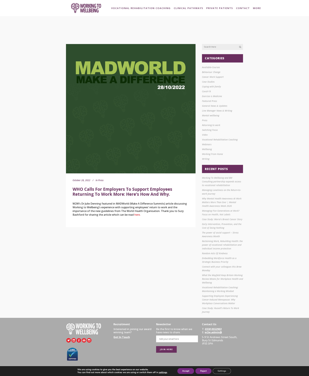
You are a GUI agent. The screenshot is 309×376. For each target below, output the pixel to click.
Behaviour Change (211, 72)
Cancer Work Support (213, 76)
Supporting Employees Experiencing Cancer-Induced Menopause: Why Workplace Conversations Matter (220, 299)
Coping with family (211, 86)
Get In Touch (121, 337)
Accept (185, 370)
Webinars (206, 144)
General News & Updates (214, 105)
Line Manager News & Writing (217, 110)
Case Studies (208, 81)
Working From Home (212, 154)
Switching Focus (210, 129)
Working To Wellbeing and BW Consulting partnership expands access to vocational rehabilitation (221, 181)
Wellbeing (207, 149)
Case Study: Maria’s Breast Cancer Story (222, 219)
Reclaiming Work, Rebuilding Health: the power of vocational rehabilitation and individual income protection (222, 245)
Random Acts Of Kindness (215, 253)
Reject (203, 370)
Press (100, 180)
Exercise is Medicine (212, 96)
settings (163, 372)
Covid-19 (206, 91)
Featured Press (209, 101)
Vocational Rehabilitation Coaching (220, 139)
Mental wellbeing (210, 115)
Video (205, 134)
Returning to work (211, 125)
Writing (205, 158)
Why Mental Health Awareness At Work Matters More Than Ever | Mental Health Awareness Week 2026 (221, 202)
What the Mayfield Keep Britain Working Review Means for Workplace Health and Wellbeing (222, 279)
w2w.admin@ (213, 332)
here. (137, 214)
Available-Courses (211, 67)
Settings (222, 370)
